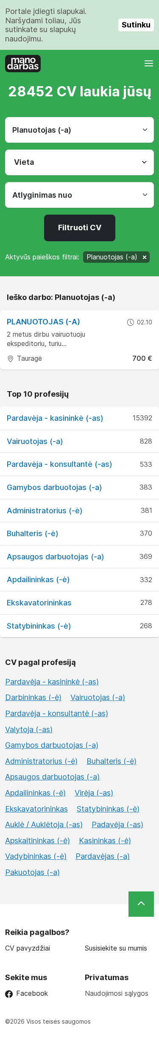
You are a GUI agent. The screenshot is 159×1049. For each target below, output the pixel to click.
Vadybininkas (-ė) (36, 856)
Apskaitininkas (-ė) (37, 840)
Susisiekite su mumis (116, 948)
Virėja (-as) (94, 792)
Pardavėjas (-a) (102, 856)
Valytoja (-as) (29, 729)
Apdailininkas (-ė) (38, 579)
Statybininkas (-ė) (39, 625)
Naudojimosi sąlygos (116, 993)
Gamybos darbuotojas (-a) (54, 487)
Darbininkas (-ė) (33, 697)
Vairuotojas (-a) (35, 441)
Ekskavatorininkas (39, 602)
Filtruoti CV (79, 227)
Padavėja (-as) (117, 824)
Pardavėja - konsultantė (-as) (59, 464)
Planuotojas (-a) (43, 321)
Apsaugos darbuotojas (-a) (55, 556)
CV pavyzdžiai (27, 948)
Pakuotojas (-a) (32, 872)
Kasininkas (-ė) (105, 840)
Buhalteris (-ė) (33, 533)
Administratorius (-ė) (45, 510)
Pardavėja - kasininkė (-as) (55, 418)
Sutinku (136, 24)
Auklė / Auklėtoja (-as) (44, 824)
